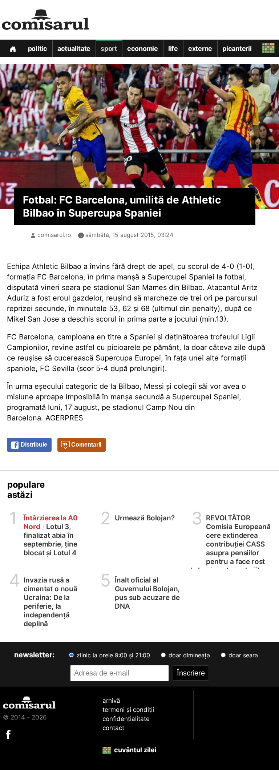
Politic (37, 48)
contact (113, 727)
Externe (200, 48)
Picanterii (237, 48)
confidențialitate (126, 718)
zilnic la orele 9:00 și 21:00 (112, 655)
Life (173, 48)
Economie (142, 48)
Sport (109, 48)
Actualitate (73, 48)
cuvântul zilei (135, 750)
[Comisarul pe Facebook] (8, 734)
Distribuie (33, 445)
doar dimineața (188, 655)
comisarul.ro (54, 234)
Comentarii (85, 445)
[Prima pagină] (13, 48)
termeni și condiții (128, 709)
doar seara (242, 655)
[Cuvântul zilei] (262, 46)
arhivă (111, 700)
